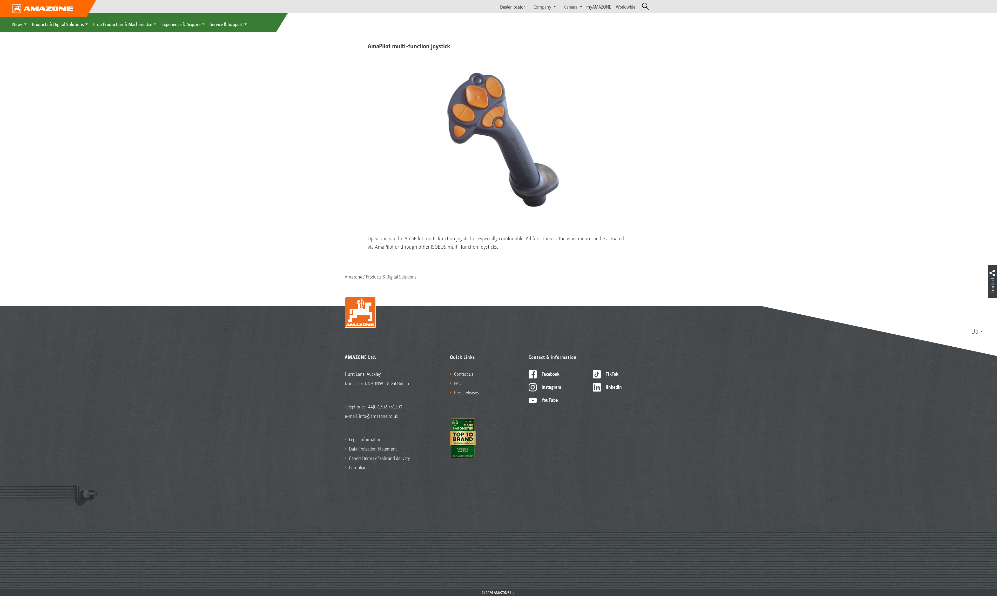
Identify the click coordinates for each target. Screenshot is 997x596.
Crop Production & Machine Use (122, 24)
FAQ (457, 383)
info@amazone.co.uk (378, 415)
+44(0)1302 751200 (384, 406)
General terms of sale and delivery (379, 457)
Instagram (551, 386)
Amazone (353, 276)
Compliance (359, 467)
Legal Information (365, 439)
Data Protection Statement (373, 448)
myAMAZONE (598, 6)
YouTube (549, 399)
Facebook (550, 373)
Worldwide (625, 6)
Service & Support (226, 24)
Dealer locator (512, 6)
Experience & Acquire (180, 24)
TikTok (611, 373)
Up (974, 331)
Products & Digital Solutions (58, 24)
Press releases (466, 392)
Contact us (463, 373)
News (17, 24)
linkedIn (613, 386)
